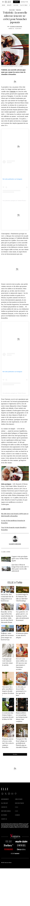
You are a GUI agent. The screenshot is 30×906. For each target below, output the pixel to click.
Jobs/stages (18, 799)
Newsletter (24, 2)
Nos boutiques (19, 803)
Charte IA (4, 819)
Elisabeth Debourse (16, 26)
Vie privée (4, 815)
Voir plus (15, 754)
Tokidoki (13, 91)
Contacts (4, 807)
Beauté (9, 5)
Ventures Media (6, 811)
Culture (15, 5)
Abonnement (5, 799)
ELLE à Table (23, 5)
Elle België (4, 803)
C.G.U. (16, 807)
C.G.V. (16, 811)
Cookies (17, 815)
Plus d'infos (3, 828)
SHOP (16, 2)
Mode (3, 5)
